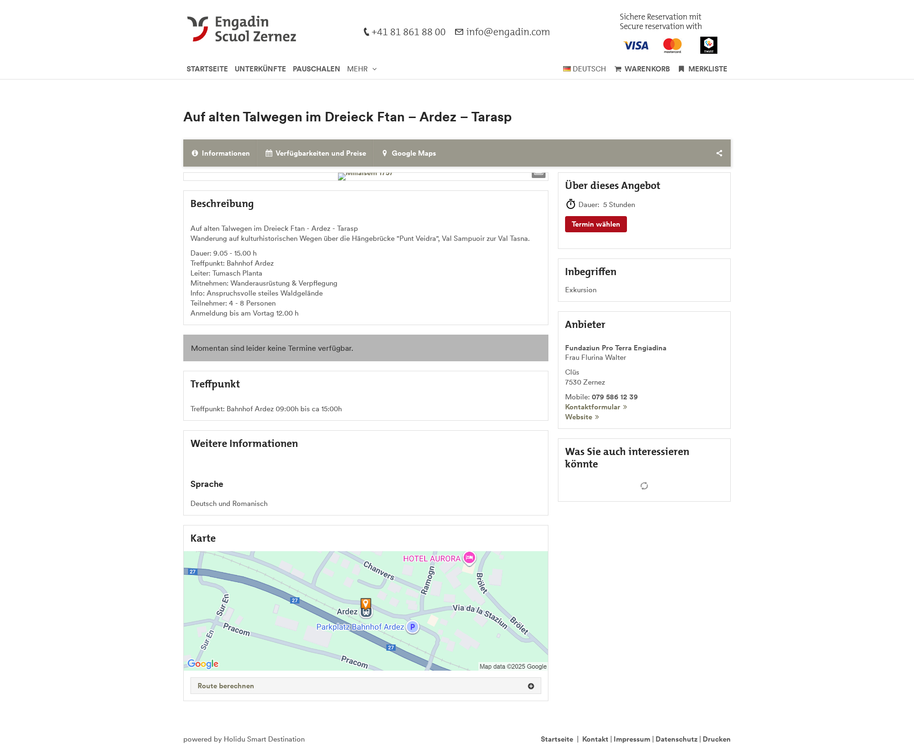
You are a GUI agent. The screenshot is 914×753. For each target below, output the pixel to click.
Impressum (632, 738)
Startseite (557, 738)
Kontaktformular (592, 406)
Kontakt (595, 738)
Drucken (717, 738)
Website (578, 416)
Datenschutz (676, 738)
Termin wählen (596, 223)
